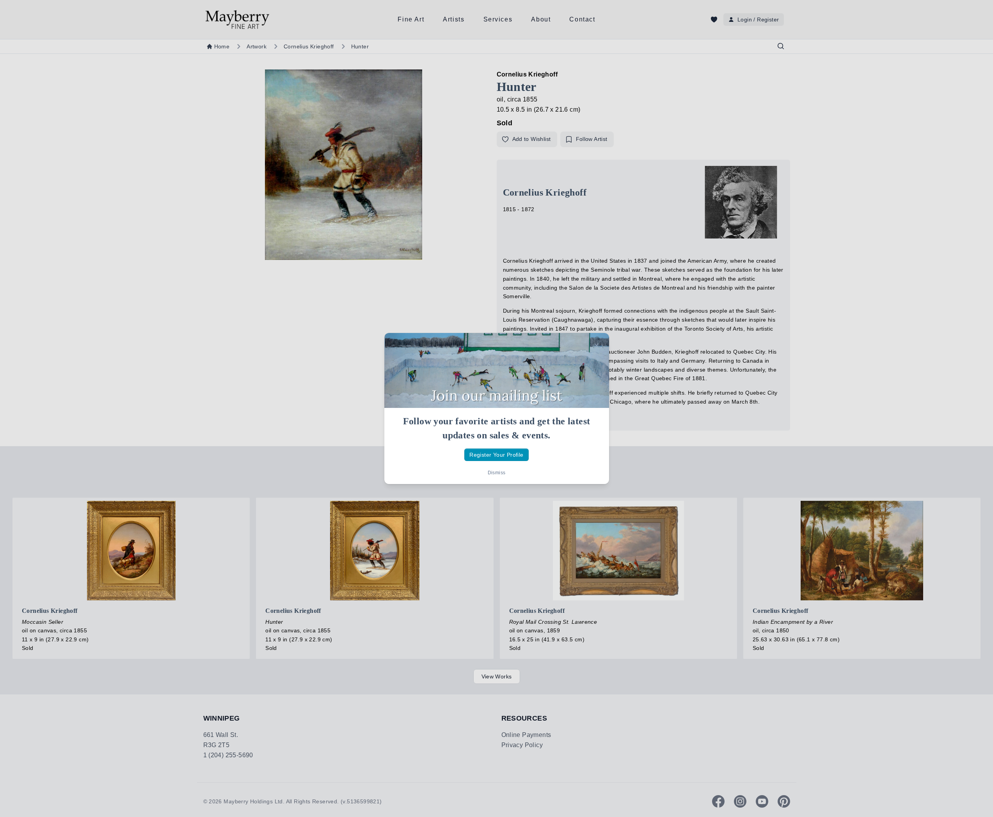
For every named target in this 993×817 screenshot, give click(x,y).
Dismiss (497, 472)
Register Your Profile (496, 455)
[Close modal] (596, 345)
